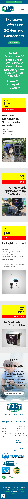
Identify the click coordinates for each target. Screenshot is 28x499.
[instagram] (20, 448)
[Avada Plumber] (8, 6)
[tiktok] (22, 448)
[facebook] (15, 448)
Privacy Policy (14, 489)
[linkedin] (15, 450)
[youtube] (25, 448)
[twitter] (17, 448)
